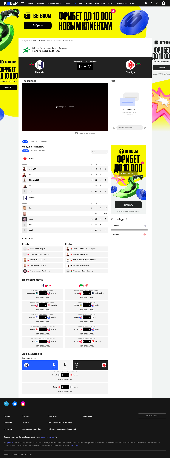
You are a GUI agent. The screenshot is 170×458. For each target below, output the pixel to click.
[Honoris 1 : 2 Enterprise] (32, 64)
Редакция (8, 423)
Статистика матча (43, 298)
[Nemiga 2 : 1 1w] (138, 63)
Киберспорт (26, 41)
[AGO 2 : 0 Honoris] (45, 286)
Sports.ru (9, 443)
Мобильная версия (152, 416)
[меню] (22, 3)
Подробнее (74, 445)
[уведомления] (151, 3)
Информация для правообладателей (62, 429)
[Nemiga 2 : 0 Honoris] (30, 64)
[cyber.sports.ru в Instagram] (23, 404)
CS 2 (34, 41)
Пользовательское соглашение (60, 423)
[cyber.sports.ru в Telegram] (7, 404)
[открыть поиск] (146, 3)
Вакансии (25, 416)
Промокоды (87, 416)
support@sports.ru (47, 437)
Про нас (7, 416)
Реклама (25, 423)
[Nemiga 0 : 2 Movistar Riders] (83, 286)
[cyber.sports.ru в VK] (15, 404)
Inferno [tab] (42, 151)
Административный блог (31, 429)
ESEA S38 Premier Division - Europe (50, 41)
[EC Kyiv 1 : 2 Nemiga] (139, 63)
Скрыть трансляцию (87, 133)
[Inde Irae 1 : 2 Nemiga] (137, 63)
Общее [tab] (25, 151)
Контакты (8, 429)
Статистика (34, 141)
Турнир (44, 141)
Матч (25, 141)
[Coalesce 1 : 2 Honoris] (31, 63)
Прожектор (52, 416)
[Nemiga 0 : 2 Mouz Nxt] (136, 64)
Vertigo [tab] (34, 151)
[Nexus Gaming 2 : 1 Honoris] (33, 64)
